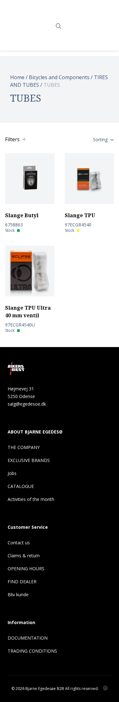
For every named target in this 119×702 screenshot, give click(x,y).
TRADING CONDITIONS (32, 651)
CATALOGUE (21, 486)
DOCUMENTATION (28, 638)
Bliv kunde (18, 594)
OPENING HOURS (26, 569)
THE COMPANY (24, 447)
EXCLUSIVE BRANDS (29, 460)
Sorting (100, 139)
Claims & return (24, 556)
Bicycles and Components (59, 77)
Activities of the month (31, 499)
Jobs (12, 473)
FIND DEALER (22, 582)
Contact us (19, 543)
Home (17, 77)
